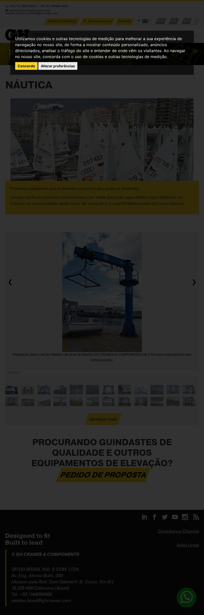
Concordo (26, 66)
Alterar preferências (58, 66)
